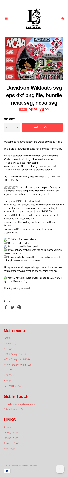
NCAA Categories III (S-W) (17, 365)
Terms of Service (12, 443)
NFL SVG (8, 349)
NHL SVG (8, 381)
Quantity (9, 119)
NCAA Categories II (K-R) (17, 360)
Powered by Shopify (30, 465)
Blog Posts (9, 449)
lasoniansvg (16, 465)
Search (7, 428)
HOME (7, 338)
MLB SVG (8, 370)
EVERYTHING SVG (13, 386)
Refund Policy (11, 438)
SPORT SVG (10, 344)
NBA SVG (9, 375)
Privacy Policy (11, 433)
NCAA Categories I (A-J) (16, 354)
